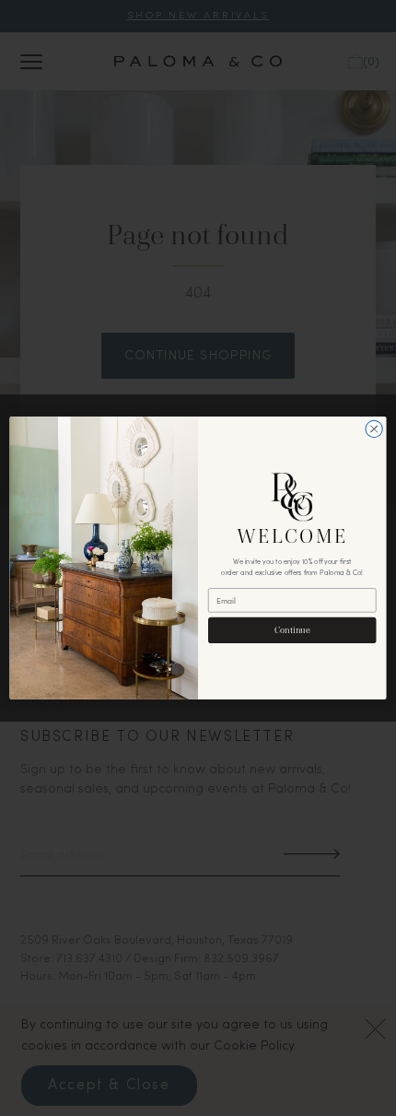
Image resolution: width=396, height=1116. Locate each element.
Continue (292, 629)
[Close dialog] (374, 428)
